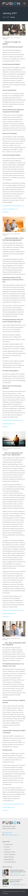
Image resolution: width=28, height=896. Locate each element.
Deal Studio (6, 893)
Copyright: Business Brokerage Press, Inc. (13, 205)
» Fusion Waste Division (10, 862)
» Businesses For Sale (9, 852)
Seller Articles (17, 37)
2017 (8, 17)
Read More (5, 212)
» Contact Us (7, 849)
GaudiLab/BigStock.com (9, 613)
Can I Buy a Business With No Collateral (14, 644)
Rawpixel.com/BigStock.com (10, 209)
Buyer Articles (17, 233)
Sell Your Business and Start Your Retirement (13, 454)
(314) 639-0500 (8, 832)
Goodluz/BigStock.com (9, 423)
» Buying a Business (9, 857)
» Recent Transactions (9, 854)
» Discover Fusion (8, 844)
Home (4, 17)
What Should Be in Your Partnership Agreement (13, 239)
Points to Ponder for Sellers (12, 43)
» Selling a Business (9, 859)
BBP (4, 37)
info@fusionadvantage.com (11, 835)
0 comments (5, 38)
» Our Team (7, 847)
